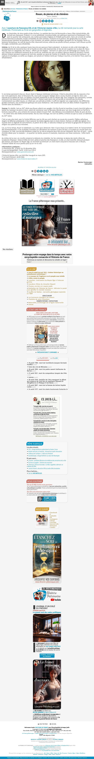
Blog (21, 757)
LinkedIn (53, 516)
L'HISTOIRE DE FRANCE (41, 727)
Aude (53, 754)
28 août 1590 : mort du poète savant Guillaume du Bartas (46, 370)
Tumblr (52, 527)
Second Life (54, 524)
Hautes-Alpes (71, 753)
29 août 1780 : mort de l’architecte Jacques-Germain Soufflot (47, 364)
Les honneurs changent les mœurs (41, 297)
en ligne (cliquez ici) (44, 712)
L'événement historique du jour (47, 742)
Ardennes (40, 754)
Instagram (53, 519)
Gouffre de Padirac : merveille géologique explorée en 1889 (46, 293)
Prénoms (80, 757)
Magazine (9, 757)
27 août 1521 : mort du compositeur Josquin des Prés (48, 373)
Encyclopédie (16, 757)
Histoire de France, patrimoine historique (44, 746)
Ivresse (30, 304)
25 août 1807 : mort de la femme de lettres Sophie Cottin (46, 386)
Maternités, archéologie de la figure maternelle (46, 303)
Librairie (66, 757)
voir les (54, 175)
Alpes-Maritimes (80, 753)
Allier (51, 753)
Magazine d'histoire (40, 749)
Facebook (53, 513)
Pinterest (53, 526)
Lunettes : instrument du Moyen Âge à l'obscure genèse (45, 281)
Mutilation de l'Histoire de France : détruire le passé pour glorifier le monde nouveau (47, 289)
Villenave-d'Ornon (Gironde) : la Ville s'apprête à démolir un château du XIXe (45, 465)
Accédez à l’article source (47, 167)
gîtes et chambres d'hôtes (41, 748)
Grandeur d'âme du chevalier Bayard (41, 284)
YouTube (53, 522)
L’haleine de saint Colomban (38, 299)
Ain (45, 753)
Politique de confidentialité (56, 741)
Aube (50, 754)
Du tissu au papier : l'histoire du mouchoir (40, 463)
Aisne (48, 753)
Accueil (13, 9)
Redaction (64, 18)
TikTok (52, 521)
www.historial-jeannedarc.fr (27, 159)
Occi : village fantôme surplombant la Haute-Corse (43, 449)
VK (51, 517)
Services (85, 757)
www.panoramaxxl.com (25, 152)
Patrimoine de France (22, 9)
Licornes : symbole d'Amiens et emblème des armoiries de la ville (47, 460)
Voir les (35, 473)
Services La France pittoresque (39, 741)
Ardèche (35, 754)
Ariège (46, 754)
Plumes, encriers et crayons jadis (40, 286)
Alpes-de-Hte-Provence (60, 753)
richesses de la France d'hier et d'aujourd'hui (57, 745)
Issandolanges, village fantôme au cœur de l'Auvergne (43, 456)
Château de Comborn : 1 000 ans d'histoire (40, 454)
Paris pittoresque (73, 757)
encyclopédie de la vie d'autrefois (50, 750)
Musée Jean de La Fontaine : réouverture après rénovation (45, 451)
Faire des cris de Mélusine (38, 367)
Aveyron (58, 754)
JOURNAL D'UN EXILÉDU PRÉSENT (47, 655)
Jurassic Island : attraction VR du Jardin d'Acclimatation (44, 468)
